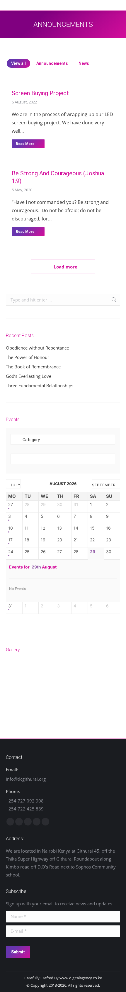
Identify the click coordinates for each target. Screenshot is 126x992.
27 (10, 504)
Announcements (52, 63)
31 (10, 606)
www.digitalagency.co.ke (80, 978)
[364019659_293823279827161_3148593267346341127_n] (39, 671)
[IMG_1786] (85, 671)
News (84, 63)
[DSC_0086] (62, 693)
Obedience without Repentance (37, 348)
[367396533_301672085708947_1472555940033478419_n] (17, 671)
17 (10, 540)
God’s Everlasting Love (28, 376)
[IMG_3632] (62, 671)
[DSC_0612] (39, 693)
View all (18, 63)
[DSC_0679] (107, 671)
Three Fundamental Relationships (39, 385)
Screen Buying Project (40, 93)
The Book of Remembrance (33, 367)
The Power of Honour (27, 357)
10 (10, 528)
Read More (25, 144)
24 (10, 551)
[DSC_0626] (17, 693)
